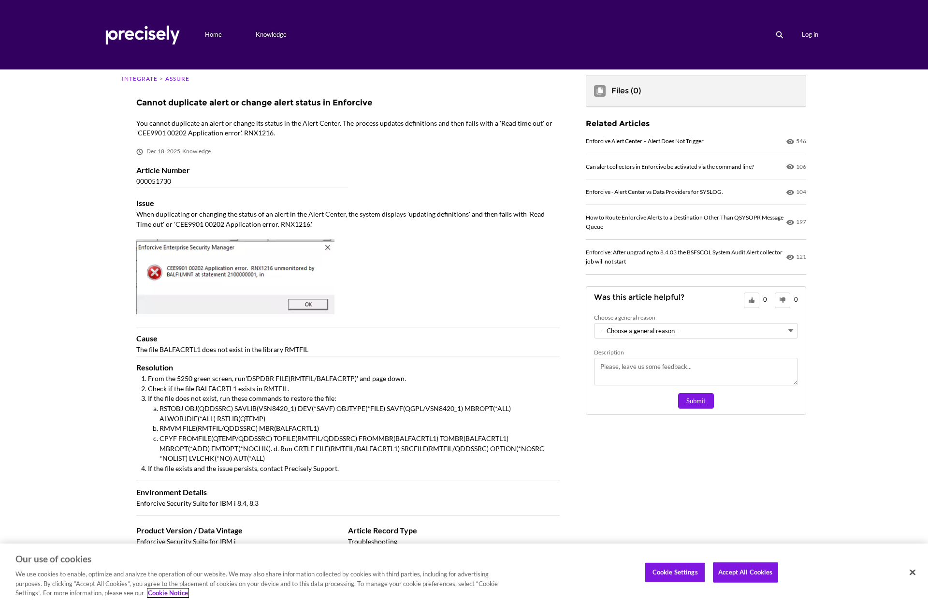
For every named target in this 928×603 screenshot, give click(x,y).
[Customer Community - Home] (142, 35)
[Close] (912, 572)
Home (213, 34)
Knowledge (271, 34)
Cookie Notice (168, 593)
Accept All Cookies (745, 572)
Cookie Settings (675, 572)
